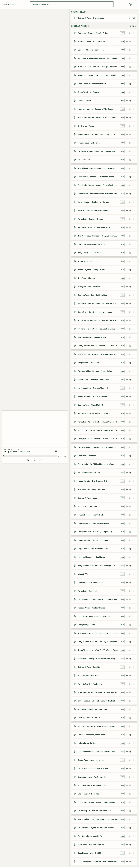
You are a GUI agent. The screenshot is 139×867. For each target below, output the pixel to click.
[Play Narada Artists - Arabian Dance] (75, 607)
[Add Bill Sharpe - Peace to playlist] (126, 126)
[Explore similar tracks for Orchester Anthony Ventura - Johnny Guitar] (133, 151)
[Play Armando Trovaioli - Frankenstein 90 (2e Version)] (75, 58)
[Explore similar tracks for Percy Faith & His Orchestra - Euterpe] (133, 227)
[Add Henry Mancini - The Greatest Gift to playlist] (126, 481)
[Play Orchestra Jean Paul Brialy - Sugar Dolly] (75, 531)
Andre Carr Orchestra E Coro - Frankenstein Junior (99, 75)
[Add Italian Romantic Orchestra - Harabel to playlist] (126, 202)
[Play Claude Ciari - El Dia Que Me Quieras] (75, 523)
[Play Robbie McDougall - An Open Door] (75, 709)
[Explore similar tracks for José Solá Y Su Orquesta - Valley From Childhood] (133, 354)
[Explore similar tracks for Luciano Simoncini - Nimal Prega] (133, 557)
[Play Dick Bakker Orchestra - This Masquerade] (75, 176)
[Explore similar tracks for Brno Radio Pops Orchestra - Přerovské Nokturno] (133, 117)
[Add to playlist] (60, 451)
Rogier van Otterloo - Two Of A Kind (93, 33)
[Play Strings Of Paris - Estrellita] (75, 667)
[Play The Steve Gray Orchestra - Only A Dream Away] (75, 235)
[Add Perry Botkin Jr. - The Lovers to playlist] (126, 684)
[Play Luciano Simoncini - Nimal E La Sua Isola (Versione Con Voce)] (75, 861)
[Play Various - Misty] (75, 100)
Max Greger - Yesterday (88, 675)
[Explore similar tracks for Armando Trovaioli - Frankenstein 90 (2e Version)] (133, 58)
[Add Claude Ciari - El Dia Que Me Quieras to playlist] (126, 523)
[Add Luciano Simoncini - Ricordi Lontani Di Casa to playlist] (126, 751)
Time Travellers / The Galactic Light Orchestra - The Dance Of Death (99, 67)
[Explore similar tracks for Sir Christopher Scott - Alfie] (133, 472)
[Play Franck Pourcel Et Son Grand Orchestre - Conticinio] (75, 692)
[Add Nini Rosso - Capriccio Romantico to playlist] (126, 337)
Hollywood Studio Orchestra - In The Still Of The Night (99, 134)
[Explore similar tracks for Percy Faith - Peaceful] (133, 591)
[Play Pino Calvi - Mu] (75, 159)
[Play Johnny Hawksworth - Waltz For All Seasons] (75, 726)
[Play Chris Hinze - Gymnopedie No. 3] (75, 244)
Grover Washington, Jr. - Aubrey (91, 760)
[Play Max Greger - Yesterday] (75, 675)
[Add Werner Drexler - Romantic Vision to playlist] (126, 41)
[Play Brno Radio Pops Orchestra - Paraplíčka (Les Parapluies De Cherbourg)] (75, 185)
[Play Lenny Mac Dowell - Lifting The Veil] (75, 768)
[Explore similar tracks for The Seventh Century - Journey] (133, 489)
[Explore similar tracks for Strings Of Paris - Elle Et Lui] (133, 286)
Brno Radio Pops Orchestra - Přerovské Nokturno (99, 117)
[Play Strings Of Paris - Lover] (75, 498)
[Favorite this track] (56, 451)
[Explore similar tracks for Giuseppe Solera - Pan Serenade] (133, 777)
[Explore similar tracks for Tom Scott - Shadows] (133, 278)
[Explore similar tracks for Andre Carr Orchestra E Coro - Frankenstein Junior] (133, 75)
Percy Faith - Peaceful (87, 591)
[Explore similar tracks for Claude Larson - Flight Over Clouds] (133, 540)
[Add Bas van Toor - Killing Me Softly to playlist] (126, 405)
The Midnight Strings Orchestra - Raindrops (96, 168)
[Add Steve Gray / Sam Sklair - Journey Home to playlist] (126, 312)
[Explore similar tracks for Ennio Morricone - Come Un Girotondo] (133, 616)
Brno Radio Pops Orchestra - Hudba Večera (96, 802)
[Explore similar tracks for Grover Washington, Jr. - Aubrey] (133, 760)
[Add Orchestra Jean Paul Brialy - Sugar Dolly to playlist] (126, 531)
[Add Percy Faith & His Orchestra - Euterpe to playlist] (126, 227)
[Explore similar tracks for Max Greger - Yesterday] (133, 675)
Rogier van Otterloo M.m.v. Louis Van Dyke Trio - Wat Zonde (99, 320)
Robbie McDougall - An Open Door (92, 709)
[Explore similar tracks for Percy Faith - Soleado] (133, 455)
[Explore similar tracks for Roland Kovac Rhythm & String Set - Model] (133, 827)
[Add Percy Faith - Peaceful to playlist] (126, 591)
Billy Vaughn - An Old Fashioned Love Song (96, 464)
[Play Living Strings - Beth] (75, 624)
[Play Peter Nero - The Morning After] (75, 844)
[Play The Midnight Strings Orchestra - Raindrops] (75, 168)
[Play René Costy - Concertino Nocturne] (75, 83)
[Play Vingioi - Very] (75, 574)
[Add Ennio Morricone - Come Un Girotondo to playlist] (126, 616)
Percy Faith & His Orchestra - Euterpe (94, 227)
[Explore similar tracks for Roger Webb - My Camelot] (133, 92)
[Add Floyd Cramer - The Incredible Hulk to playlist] (126, 548)
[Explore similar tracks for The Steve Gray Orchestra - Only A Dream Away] (133, 236)
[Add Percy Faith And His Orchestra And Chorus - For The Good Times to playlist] (126, 422)
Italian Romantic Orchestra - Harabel (93, 202)
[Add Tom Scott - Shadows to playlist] (126, 278)
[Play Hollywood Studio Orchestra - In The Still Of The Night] (75, 134)
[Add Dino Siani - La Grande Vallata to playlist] (126, 582)
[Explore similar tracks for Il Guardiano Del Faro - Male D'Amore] (133, 413)
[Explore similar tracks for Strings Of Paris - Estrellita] (133, 667)
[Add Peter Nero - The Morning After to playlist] (126, 844)
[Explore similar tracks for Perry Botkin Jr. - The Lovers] (133, 684)
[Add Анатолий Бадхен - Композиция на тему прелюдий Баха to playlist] (126, 819)
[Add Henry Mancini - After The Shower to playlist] (126, 396)
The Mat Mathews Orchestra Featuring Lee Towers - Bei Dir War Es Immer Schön (99, 633)
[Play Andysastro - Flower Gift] (75, 362)
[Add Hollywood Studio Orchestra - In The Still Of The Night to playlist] (126, 134)
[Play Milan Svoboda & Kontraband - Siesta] (75, 210)
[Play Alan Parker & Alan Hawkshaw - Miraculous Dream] (75, 193)
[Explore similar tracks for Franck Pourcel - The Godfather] (133, 515)
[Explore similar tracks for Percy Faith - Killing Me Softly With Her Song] (133, 658)
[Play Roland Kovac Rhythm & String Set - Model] (75, 827)
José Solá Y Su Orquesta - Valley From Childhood (99, 354)
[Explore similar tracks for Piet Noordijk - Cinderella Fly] (133, 836)
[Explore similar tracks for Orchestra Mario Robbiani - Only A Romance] (133, 447)
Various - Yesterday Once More (91, 735)
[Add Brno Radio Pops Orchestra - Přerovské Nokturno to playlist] (126, 117)
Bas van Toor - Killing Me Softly (91, 405)
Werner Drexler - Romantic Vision (92, 41)
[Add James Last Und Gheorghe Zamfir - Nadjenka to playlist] (126, 701)
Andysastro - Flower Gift (88, 363)
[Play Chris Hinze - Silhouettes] (75, 793)
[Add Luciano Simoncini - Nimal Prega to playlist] (126, 557)
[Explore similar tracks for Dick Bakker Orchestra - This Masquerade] (133, 176)
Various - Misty (84, 101)
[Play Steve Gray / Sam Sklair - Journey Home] (75, 312)
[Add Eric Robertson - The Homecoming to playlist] (126, 785)
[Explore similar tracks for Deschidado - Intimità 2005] (133, 853)
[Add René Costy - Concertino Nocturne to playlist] (126, 83)
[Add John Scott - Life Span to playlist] (126, 506)
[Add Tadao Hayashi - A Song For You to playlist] (126, 269)
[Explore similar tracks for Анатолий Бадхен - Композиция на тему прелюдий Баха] (133, 819)
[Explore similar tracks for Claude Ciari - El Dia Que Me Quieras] (133, 523)
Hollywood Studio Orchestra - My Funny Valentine (99, 642)
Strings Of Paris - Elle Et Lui (89, 286)
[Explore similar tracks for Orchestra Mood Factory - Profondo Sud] (133, 371)
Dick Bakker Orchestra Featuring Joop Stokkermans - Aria (99, 599)
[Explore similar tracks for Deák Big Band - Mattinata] (133, 717)
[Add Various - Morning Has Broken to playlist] (126, 50)
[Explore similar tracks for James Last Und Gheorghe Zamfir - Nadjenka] (133, 701)
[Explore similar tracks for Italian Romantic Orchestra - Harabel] (133, 202)
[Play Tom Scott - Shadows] (75, 278)
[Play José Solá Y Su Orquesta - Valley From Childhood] (75, 354)
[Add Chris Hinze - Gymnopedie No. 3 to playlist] (126, 244)
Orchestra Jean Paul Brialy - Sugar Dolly (95, 532)
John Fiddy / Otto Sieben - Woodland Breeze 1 (97, 430)
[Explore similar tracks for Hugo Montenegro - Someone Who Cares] (133, 109)
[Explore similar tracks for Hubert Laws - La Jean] (133, 743)
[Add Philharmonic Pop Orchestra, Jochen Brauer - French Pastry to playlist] (126, 329)
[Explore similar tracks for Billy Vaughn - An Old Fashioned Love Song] (133, 464)
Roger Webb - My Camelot (89, 92)
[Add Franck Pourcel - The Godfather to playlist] (126, 515)
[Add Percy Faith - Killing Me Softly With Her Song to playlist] (126, 658)
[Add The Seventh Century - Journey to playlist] (126, 489)
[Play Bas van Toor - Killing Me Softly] (75, 405)
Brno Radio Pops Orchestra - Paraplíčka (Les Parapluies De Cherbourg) (99, 185)
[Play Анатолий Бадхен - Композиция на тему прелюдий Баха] (75, 819)
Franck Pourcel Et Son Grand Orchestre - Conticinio (99, 692)
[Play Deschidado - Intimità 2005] (75, 853)
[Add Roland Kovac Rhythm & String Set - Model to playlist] (126, 827)
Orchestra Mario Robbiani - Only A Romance (97, 447)
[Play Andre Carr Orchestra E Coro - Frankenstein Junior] (75, 75)
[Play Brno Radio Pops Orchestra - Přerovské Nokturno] (75, 117)
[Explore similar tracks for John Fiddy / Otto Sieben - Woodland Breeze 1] (133, 430)
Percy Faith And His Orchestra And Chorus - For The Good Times (99, 422)
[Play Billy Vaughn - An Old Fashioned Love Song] (75, 464)
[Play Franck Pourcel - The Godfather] (75, 514)
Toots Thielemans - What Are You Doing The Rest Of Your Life (99, 650)
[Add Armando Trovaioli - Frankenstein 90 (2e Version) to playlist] (126, 58)
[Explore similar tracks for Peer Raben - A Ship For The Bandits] (133, 379)
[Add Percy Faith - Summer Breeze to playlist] (126, 219)
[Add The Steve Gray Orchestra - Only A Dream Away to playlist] (126, 236)
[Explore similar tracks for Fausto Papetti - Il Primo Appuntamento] (133, 810)
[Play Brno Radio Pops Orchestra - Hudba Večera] (75, 802)
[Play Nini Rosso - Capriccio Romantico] (75, 337)
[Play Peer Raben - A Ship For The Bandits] (75, 379)
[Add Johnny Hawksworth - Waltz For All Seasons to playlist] (126, 726)
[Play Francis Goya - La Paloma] (75, 142)
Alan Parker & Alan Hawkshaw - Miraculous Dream (99, 193)
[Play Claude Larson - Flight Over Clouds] (75, 540)
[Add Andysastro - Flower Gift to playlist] (126, 362)
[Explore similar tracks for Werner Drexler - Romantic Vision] (133, 41)
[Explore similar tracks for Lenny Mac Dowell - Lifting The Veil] (133, 768)
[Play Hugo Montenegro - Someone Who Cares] (75, 109)
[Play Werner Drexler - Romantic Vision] (75, 41)
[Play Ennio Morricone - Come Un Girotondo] (75, 616)
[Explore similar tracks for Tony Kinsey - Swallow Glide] (133, 252)
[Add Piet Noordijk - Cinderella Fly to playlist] (126, 836)
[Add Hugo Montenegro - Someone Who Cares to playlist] (126, 109)
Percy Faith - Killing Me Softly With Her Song (96, 658)
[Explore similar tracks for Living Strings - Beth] (133, 624)
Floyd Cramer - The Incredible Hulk (93, 549)
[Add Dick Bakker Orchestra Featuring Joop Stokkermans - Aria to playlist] (126, 599)
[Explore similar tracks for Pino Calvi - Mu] (133, 159)
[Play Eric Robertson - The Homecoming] (75, 785)
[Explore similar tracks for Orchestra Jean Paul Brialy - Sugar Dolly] (133, 531)
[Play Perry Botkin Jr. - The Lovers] (75, 684)
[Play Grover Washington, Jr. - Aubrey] (75, 760)
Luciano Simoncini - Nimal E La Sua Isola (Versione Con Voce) (99, 861)
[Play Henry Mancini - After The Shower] (75, 396)
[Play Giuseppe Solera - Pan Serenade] (75, 777)
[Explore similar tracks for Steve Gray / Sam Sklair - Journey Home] (133, 312)
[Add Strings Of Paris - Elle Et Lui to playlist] (126, 286)
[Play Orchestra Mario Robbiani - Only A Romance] (75, 447)
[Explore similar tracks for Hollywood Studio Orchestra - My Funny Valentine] (133, 641)
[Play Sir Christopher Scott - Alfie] (75, 472)
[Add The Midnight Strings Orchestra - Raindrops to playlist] (126, 168)
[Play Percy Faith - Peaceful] (75, 591)
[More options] (64, 451)
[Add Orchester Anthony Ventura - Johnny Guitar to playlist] (126, 151)
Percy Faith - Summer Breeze (90, 219)
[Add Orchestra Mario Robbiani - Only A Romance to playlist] (126, 447)
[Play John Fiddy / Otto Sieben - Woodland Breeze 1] (75, 430)
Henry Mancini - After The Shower (92, 396)
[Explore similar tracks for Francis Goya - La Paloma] (133, 143)
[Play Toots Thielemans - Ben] (75, 261)
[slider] (30, 456)
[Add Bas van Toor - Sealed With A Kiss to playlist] (126, 295)
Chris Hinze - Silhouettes (88, 794)
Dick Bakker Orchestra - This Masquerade (96, 177)
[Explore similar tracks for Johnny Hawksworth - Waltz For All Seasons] (133, 726)
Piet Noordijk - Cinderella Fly (90, 836)
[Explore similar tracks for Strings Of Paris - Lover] (133, 498)
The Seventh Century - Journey (91, 489)
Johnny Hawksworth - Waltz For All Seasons (96, 726)
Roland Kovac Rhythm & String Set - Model (96, 828)
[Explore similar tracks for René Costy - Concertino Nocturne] (133, 83)
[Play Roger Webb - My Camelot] (75, 92)
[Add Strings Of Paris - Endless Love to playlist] (126, 18)
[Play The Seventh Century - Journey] (75, 489)
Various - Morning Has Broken (91, 50)
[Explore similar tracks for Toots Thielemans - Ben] (133, 261)
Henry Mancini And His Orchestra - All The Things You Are (99, 346)
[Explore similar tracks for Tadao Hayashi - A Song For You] (133, 269)
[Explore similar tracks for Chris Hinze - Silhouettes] (133, 794)
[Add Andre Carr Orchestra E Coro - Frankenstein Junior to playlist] (126, 75)
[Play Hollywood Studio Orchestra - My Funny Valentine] (75, 641)
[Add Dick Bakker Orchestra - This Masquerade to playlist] (126, 176)
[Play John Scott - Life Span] (75, 506)
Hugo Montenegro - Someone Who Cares (95, 109)
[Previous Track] (28, 460)
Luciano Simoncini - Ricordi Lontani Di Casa (96, 751)
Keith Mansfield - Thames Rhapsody (93, 388)
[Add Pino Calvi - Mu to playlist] (126, 159)
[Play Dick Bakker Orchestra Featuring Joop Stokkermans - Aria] (75, 599)
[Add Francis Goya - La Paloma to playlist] (126, 143)
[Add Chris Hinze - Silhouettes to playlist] (126, 794)
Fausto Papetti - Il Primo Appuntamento (94, 811)
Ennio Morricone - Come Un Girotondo (94, 616)
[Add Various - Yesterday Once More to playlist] (126, 734)
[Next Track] (41, 460)
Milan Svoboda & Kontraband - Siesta (93, 210)
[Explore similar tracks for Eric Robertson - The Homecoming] (133, 785)
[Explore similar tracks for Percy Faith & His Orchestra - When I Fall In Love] (133, 438)
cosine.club (9, 4)
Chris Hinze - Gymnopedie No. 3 (91, 244)
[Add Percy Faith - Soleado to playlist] (126, 455)
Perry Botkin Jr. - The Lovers (90, 684)
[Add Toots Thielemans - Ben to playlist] (126, 261)
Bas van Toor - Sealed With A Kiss (92, 295)
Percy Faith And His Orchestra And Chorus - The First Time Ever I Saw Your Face (99, 303)
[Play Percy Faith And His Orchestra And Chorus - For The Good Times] (75, 421)
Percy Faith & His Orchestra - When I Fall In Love (98, 439)
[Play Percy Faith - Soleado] (75, 455)
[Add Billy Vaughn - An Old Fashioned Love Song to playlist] (126, 464)
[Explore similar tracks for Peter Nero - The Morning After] (133, 844)
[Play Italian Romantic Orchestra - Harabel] (75, 202)
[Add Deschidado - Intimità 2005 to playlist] (126, 853)
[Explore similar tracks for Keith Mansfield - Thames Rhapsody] (133, 388)
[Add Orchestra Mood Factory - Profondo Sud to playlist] (126, 371)
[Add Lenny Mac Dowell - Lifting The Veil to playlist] (126, 768)
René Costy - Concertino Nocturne (93, 84)
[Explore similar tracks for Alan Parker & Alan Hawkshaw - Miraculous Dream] (133, 193)
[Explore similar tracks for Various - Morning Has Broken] (133, 50)
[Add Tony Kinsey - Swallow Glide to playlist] (126, 252)
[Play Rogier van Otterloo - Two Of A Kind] (75, 33)
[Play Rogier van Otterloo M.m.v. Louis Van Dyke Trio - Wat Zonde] (75, 320)
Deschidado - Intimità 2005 (89, 853)
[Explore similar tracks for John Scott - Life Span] (133, 506)
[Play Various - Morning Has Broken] (75, 49)
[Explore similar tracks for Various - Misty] (133, 100)
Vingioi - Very (83, 574)
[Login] (130, 4)
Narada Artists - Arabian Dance (91, 608)
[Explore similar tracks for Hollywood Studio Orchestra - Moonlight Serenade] (133, 565)
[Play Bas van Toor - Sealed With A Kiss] (75, 295)
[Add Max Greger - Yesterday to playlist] (126, 675)
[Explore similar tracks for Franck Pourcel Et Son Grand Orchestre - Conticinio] (133, 692)
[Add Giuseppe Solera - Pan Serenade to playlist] (126, 777)
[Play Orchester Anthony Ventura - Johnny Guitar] (75, 151)
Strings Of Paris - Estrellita (89, 667)
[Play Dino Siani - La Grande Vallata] (75, 582)
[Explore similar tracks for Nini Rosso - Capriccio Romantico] (133, 337)
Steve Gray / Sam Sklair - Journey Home (95, 312)
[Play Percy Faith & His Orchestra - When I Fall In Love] (75, 438)
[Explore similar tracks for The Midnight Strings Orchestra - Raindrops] (133, 168)
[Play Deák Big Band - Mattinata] (75, 717)
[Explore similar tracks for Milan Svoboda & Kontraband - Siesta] (133, 210)
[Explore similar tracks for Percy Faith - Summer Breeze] (133, 219)
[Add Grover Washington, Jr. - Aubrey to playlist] (126, 760)
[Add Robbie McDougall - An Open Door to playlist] (126, 709)
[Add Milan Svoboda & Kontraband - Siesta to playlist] (126, 210)
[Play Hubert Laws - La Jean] (75, 743)
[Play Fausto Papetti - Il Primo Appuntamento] (75, 810)
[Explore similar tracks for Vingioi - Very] (133, 574)
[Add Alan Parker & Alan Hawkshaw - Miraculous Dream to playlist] (126, 193)
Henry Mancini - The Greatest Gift (92, 481)
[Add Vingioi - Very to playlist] (126, 574)
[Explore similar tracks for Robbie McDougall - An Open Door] (133, 709)
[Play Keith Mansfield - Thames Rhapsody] (75, 388)
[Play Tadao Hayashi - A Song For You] (75, 269)
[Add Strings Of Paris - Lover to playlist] (126, 498)
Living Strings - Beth (86, 625)
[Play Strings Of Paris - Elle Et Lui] (75, 286)
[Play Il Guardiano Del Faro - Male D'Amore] (75, 413)
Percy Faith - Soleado (87, 456)
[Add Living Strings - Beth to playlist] (126, 624)
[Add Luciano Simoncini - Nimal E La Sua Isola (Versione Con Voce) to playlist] (126, 861)
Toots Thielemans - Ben (88, 261)
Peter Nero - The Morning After (91, 844)
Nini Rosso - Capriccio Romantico (92, 337)
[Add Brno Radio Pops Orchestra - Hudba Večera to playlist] (126, 802)
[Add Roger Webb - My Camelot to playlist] (126, 92)
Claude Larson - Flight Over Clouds (93, 540)
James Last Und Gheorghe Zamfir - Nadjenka (97, 701)
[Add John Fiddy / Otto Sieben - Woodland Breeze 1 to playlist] (126, 430)
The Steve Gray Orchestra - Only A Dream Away (98, 236)
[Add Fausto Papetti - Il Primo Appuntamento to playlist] (126, 810)
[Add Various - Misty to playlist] (126, 100)
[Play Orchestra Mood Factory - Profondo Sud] (75, 371)
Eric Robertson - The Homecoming (92, 785)
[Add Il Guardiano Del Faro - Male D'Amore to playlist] (126, 413)
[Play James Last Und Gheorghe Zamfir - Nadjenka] (75, 700)
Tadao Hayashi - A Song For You (91, 270)
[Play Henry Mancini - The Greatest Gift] (75, 481)
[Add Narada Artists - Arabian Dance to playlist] (126, 608)
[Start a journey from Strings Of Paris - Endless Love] (133, 18)
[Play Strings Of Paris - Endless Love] (75, 18)
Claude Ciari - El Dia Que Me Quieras (93, 523)
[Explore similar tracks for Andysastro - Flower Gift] (133, 362)
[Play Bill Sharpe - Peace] (75, 126)
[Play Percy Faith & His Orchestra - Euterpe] (75, 227)
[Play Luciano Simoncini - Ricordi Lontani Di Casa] (75, 751)
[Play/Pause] (35, 460)
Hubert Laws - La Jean (87, 743)
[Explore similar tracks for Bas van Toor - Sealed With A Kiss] (133, 295)
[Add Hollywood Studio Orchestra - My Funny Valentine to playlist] (126, 641)
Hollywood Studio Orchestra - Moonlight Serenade (99, 565)
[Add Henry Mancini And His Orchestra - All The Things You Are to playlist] (126, 345)
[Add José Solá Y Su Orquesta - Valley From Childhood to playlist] (126, 354)
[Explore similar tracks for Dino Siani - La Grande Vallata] (133, 582)
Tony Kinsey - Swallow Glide (90, 253)
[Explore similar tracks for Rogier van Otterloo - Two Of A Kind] (133, 33)
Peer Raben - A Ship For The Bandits (93, 379)
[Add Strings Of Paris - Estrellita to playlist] (126, 667)
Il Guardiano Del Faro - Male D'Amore (94, 413)
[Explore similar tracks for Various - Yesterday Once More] (133, 734)
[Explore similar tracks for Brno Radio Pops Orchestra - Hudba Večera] (133, 802)
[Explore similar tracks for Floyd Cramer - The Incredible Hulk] (133, 548)
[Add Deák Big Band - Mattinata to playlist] (126, 717)
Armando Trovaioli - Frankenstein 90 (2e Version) (99, 58)
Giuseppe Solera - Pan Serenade (92, 777)
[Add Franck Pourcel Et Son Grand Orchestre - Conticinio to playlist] (126, 692)
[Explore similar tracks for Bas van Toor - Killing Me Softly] (133, 405)
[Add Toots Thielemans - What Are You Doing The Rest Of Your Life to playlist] (126, 650)
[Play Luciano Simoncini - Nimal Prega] (75, 557)
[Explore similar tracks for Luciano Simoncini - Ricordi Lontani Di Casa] (133, 751)
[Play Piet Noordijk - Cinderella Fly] (75, 836)
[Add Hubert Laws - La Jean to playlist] (126, 743)
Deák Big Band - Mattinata (89, 718)
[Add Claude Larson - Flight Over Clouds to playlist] (126, 540)
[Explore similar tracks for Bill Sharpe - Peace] (133, 126)
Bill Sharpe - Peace (86, 126)
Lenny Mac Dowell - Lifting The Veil (93, 768)
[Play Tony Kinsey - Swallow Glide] (75, 252)
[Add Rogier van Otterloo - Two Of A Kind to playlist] (126, 33)
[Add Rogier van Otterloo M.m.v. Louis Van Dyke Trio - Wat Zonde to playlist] (126, 320)
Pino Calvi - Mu (84, 160)
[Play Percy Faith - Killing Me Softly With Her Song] (75, 658)
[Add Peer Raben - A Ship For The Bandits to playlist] (126, 379)
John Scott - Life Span (87, 506)
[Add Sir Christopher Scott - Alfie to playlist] (126, 472)
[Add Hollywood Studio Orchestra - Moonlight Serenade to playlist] (126, 565)
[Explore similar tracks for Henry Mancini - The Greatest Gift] (133, 481)
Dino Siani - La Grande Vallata (90, 582)
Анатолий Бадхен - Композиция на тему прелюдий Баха (99, 819)
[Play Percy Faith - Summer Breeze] (75, 219)
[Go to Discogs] (130, 18)
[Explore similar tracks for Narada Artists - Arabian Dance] (133, 608)
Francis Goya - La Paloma (89, 143)
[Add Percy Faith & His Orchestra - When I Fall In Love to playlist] (126, 438)
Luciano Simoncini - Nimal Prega (91, 557)
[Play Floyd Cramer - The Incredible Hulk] (75, 548)
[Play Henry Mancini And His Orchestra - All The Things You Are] (75, 345)
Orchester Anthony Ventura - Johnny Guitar (97, 151)
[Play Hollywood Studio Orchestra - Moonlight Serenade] (75, 565)
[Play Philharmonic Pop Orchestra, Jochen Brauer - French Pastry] (75, 328)
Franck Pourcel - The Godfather (91, 515)
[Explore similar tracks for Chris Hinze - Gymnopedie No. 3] (133, 244)
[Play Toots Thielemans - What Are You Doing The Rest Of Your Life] (75, 650)
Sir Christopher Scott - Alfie (90, 472)
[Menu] (135, 4)
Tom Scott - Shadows (87, 278)
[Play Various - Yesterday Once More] (75, 734)
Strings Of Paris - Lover (88, 498)
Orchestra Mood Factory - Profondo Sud (95, 371)
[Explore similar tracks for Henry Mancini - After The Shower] (133, 396)
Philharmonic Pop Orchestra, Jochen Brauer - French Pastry (99, 329)
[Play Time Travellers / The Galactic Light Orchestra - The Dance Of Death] (75, 66)
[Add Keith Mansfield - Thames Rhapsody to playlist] (126, 388)
